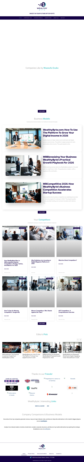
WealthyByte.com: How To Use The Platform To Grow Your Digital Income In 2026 (60, 132)
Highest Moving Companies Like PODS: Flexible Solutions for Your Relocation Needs (68, 84)
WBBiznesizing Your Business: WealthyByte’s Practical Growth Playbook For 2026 (60, 159)
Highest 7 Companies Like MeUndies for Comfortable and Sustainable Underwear (42, 101)
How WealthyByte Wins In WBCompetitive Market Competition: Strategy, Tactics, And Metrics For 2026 (13, 263)
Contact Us (58, 453)
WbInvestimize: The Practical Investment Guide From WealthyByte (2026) (10, 356)
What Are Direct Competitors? (68, 260)
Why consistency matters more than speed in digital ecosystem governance (69, 57)
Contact (63, 17)
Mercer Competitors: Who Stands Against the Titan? (41, 311)
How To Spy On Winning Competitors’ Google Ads (12, 311)
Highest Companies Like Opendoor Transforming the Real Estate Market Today (28, 85)
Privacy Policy (31, 453)
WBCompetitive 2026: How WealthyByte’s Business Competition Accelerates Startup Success (58, 188)
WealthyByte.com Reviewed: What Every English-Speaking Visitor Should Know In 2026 (71, 356)
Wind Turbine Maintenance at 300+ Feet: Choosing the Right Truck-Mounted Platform (69, 40)
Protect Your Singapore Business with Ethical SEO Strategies (41, 58)
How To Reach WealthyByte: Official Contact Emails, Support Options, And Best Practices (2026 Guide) (29, 41)
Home (20, 17)
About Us (56, 17)
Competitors (48, 17)
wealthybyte (47, 429)
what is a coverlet (39, 406)
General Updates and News (8, 38)
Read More (6, 268)
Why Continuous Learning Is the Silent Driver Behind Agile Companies (67, 101)
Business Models (38, 17)
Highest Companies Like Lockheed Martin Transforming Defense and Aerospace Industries (15, 101)
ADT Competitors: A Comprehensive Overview (66, 311)
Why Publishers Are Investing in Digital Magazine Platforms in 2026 (41, 262)
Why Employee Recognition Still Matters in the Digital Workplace (14, 58)
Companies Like (28, 17)
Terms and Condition (42, 453)
